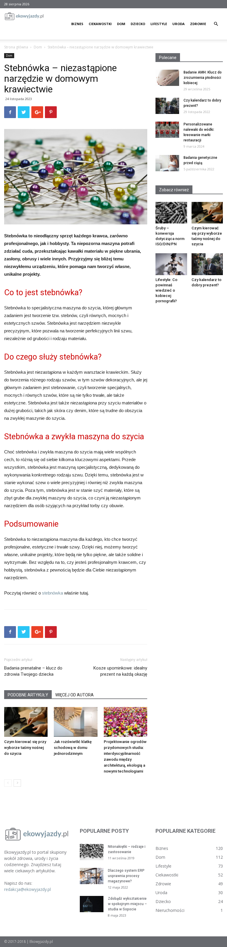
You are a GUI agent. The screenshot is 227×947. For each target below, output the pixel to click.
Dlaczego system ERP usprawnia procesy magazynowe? (126, 875)
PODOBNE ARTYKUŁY (28, 695)
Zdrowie (198, 24)
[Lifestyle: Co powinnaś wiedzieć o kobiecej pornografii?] (171, 264)
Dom (121, 24)
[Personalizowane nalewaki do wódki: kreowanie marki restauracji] (167, 130)
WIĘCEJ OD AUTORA (74, 695)
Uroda (178, 24)
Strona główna (16, 47)
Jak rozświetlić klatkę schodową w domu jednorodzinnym (73, 747)
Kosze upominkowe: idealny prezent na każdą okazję (120, 671)
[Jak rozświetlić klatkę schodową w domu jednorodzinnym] (75, 722)
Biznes (77, 24)
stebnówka (52, 592)
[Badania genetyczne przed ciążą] (167, 163)
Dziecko (138, 24)
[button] (216, 24)
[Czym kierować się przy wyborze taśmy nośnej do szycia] (26, 722)
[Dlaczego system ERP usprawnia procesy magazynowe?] (91, 876)
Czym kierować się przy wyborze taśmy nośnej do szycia (25, 747)
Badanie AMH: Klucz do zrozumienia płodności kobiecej (203, 77)
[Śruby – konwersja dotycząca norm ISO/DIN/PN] (171, 212)
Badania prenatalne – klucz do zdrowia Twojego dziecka (33, 671)
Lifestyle (158, 24)
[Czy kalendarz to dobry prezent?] (167, 106)
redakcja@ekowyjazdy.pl (27, 889)
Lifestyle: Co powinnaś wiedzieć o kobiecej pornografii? (166, 290)
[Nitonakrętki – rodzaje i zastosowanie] (91, 852)
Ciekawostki (100, 24)
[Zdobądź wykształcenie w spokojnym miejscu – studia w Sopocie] (91, 904)
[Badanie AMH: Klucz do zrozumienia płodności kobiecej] (167, 78)
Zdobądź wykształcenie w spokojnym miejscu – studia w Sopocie (127, 904)
